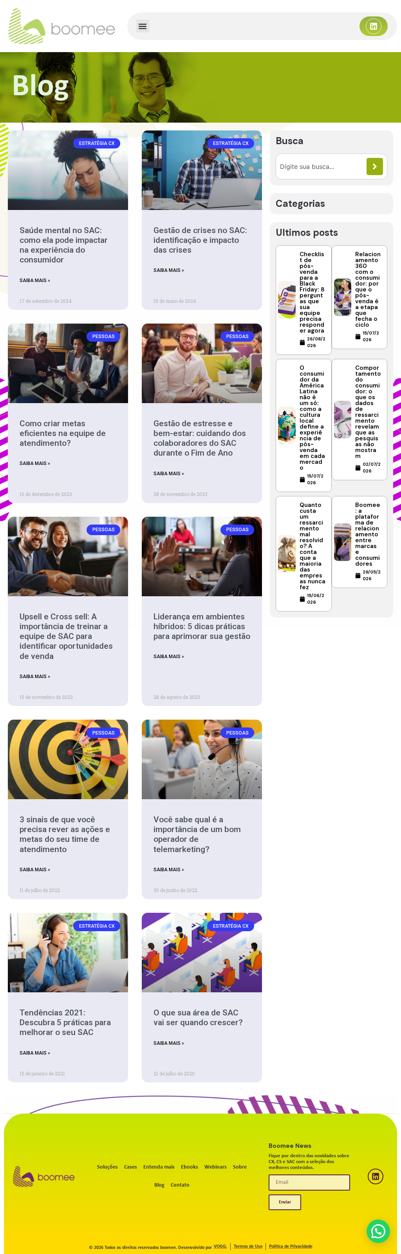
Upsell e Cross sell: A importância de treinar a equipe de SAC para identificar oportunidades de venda (66, 636)
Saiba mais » (35, 280)
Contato (180, 1185)
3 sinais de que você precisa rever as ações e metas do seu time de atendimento (65, 834)
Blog (159, 1185)
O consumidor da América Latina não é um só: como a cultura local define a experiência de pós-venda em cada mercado (312, 418)
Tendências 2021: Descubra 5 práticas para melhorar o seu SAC (65, 1022)
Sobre (240, 1167)
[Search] (375, 166)
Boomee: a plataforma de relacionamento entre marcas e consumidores (367, 534)
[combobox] (323, 166)
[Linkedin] (373, 26)
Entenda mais (159, 1167)
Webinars (215, 1167)
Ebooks (189, 1167)
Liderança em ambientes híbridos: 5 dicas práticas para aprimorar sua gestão (202, 626)
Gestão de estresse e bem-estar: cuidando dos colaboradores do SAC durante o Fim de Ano (200, 438)
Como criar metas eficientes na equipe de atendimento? (63, 433)
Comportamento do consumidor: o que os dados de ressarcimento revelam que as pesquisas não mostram (368, 412)
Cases (130, 1167)
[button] (142, 26)
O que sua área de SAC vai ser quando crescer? (198, 1017)
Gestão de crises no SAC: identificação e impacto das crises (200, 240)
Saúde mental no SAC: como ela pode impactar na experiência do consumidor (64, 245)
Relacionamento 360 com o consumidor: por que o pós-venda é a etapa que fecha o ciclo (368, 289)
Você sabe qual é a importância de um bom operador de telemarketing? (197, 834)
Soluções (107, 1167)
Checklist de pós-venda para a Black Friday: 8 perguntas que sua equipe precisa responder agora (312, 292)
